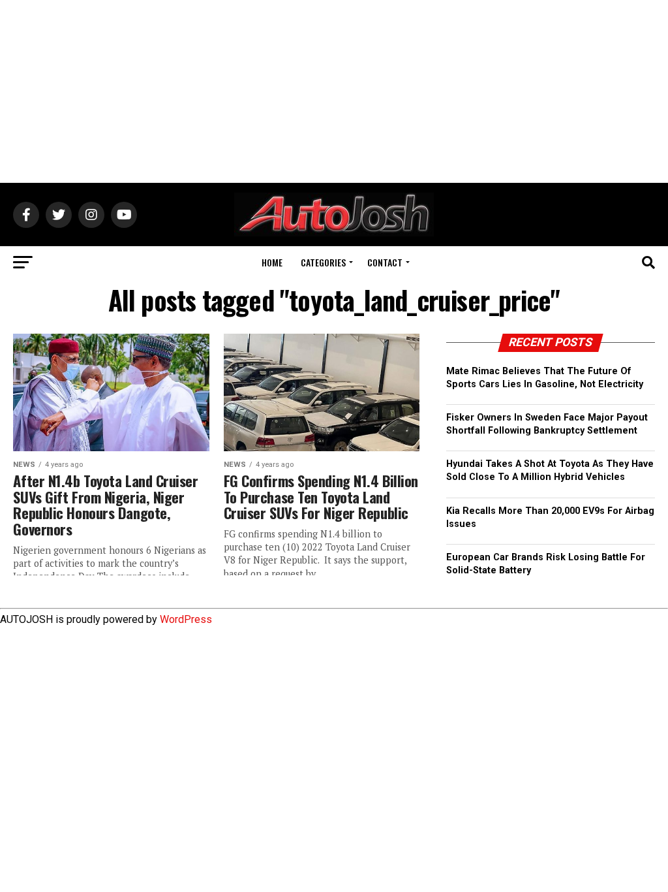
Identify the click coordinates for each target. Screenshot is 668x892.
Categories (323, 262)
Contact (384, 262)
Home (272, 262)
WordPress (186, 619)
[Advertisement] (334, 91)
